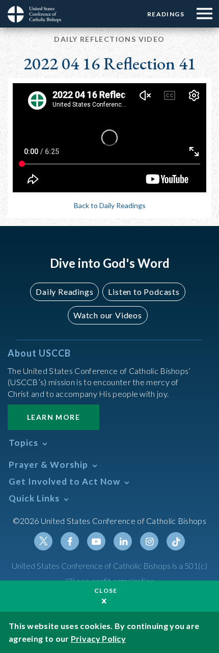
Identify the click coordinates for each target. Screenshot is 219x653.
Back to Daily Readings (110, 205)
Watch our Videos (107, 315)
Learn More (53, 417)
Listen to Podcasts (143, 291)
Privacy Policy (98, 638)
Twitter (43, 541)
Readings (165, 14)
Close (106, 590)
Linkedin (123, 541)
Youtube (96, 541)
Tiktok (176, 541)
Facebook (70, 541)
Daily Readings (64, 291)
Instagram (149, 541)
